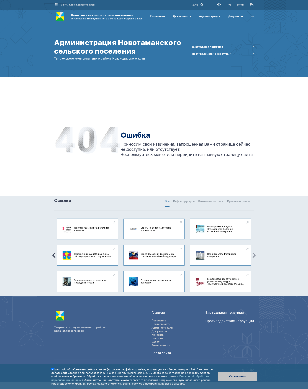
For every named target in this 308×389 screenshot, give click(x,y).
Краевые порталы (238, 201)
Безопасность (161, 345)
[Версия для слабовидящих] (219, 5)
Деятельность (182, 16)
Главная (158, 312)
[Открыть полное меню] (252, 16)
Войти (240, 4)
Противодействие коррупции (229, 321)
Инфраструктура (184, 201)
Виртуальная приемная (224, 312)
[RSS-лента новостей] (248, 4)
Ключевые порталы (211, 201)
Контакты (158, 335)
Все (167, 201)
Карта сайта (161, 353)
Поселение (157, 16)
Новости (157, 338)
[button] (54, 255)
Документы (235, 16)
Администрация (209, 16)
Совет (155, 342)
